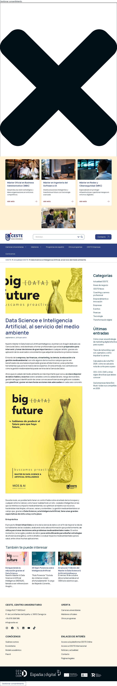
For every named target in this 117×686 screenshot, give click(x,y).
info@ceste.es (11, 622)
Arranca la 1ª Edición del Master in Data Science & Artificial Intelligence (69, 571)
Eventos (96, 309)
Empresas (97, 305)
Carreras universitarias (71, 610)
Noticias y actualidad (69, 650)
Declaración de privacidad (16, 223)
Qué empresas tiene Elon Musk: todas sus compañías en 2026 (105, 386)
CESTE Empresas (93, 247)
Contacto (65, 654)
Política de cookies (13, 220)
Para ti (8, 654)
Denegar (16, 216)
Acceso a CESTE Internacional (73, 646)
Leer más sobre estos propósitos (19, 210)
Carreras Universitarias (14, 247)
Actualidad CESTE (20, 260)
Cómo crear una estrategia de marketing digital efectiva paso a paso (105, 342)
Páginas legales (67, 658)
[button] (58, 88)
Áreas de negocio (100, 285)
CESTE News (98, 289)
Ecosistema (10, 646)
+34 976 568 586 (12, 618)
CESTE (8, 260)
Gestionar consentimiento (13, 683)
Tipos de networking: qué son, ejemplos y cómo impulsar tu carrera (104, 353)
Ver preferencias (32, 216)
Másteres (35, 247)
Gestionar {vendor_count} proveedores (22, 207)
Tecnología (98, 316)
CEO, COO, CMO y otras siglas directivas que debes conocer (104, 375)
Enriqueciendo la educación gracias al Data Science (14, 571)
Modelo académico (13, 650)
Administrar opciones (14, 202)
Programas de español (55, 247)
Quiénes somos (12, 642)
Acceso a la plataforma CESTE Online (76, 642)
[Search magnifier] (81, 236)
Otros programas (75, 247)
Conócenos (10, 254)
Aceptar (5, 216)
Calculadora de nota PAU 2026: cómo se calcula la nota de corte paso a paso (104, 364)
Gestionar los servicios (15, 204)
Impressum (10, 226)
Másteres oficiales (69, 614)
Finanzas (97, 312)
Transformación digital (102, 320)
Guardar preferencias (52, 216)
